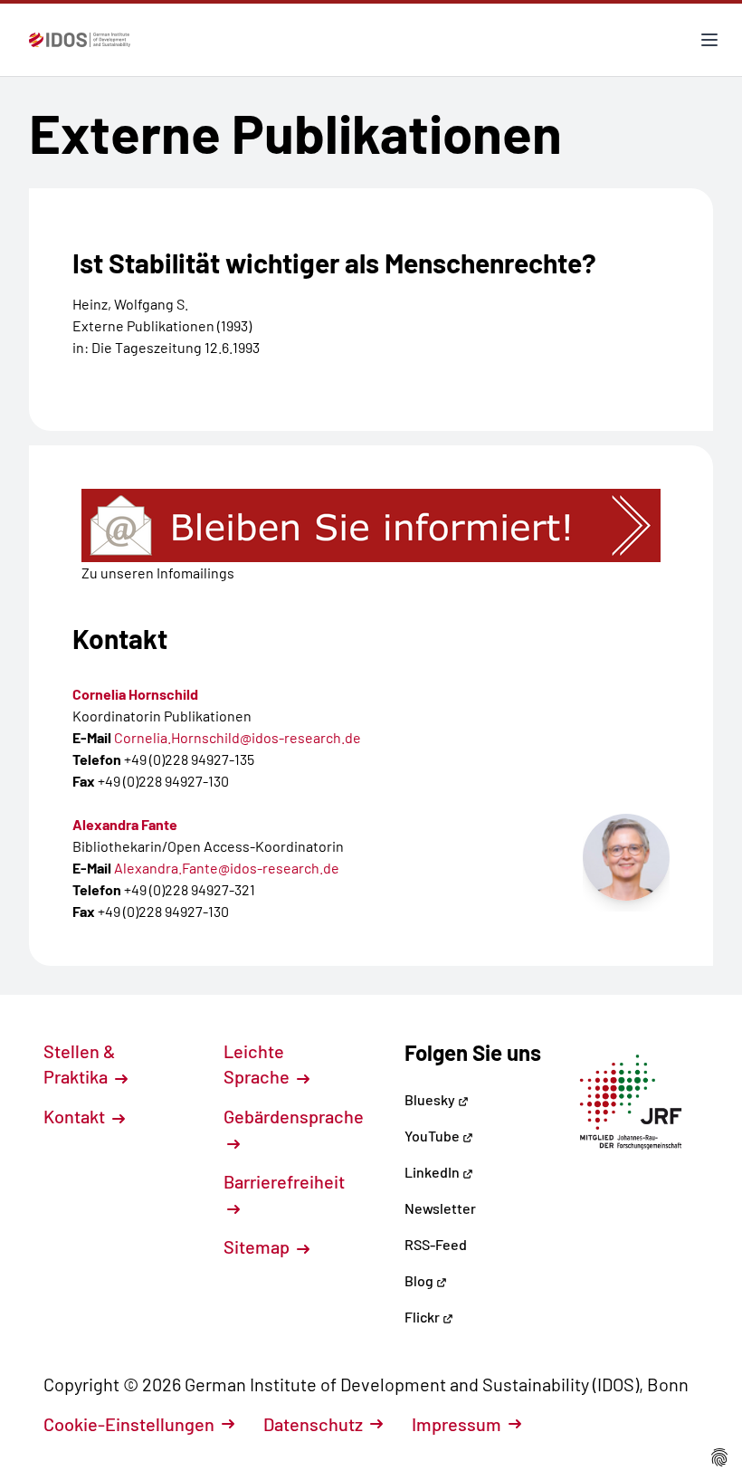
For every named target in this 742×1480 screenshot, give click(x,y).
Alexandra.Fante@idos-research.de (226, 867)
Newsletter (440, 1208)
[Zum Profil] (626, 857)
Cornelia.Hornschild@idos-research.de (237, 737)
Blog (420, 1280)
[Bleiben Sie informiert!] (371, 525)
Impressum (456, 1424)
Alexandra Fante (124, 824)
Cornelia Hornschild (135, 693)
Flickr (423, 1316)
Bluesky (431, 1099)
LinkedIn (433, 1171)
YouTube (433, 1135)
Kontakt (76, 1116)
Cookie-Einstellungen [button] (128, 1424)
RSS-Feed (435, 1244)
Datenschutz (313, 1424)
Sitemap (258, 1246)
